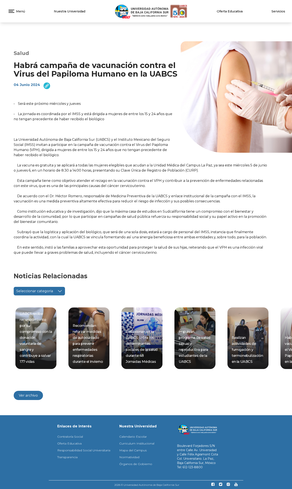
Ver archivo (28, 395)
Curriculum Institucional (136, 443)
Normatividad (129, 457)
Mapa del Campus (133, 450)
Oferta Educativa (230, 11)
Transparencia (67, 457)
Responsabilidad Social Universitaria (83, 450)
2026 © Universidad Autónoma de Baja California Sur (146, 484)
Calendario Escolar (133, 437)
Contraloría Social (70, 437)
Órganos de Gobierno (135, 464)
